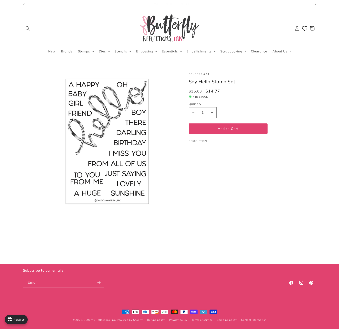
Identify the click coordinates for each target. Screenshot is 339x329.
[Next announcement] (315, 4)
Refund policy (156, 319)
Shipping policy (227, 319)
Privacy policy (178, 319)
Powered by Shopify (130, 319)
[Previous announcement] (23, 4)
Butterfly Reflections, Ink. (100, 319)
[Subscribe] (99, 282)
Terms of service (202, 319)
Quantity (195, 104)
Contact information (253, 319)
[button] (28, 28)
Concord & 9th (200, 73)
